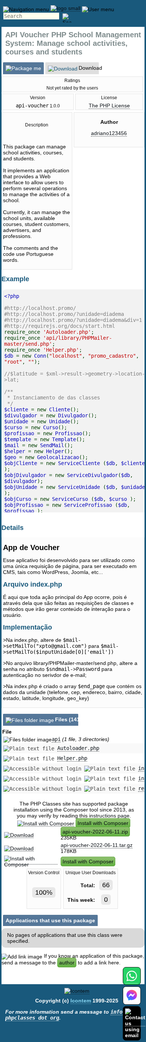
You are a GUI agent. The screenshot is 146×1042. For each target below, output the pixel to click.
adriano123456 (109, 133)
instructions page (109, 816)
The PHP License (109, 106)
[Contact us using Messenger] (132, 1000)
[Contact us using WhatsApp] (131, 980)
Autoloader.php (78, 748)
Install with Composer (102, 823)
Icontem (80, 1001)
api (56, 739)
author (66, 963)
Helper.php (72, 758)
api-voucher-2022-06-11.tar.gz (97, 845)
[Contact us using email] (135, 1023)
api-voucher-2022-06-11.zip (95, 832)
